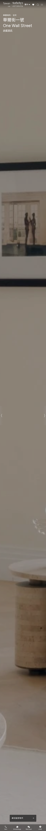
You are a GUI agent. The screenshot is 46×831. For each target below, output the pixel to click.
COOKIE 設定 (23, 429)
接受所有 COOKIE (23, 420)
